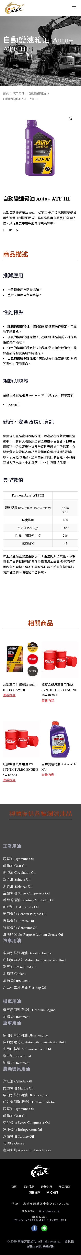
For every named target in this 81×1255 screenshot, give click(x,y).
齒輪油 (15, 865)
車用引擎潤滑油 (27, 953)
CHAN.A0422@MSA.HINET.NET (40, 1220)
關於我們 (28, 1186)
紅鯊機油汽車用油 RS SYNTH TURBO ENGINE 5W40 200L (20, 769)
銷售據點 (34, 1192)
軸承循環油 (29, 900)
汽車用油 (19, 93)
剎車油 (19, 966)
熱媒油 (21, 906)
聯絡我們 (52, 1192)
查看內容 (9, 695)
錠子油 (16, 879)
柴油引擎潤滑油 (25, 1035)
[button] (70, 118)
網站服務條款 (44, 1246)
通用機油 (25, 913)
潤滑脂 (33, 934)
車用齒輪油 (27, 1048)
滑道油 (17, 886)
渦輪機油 (18, 920)
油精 (16, 980)
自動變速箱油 (37, 93)
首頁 (6, 93)
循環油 (19, 872)
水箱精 (14, 973)
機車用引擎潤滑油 (29, 1009)
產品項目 (64, 1186)
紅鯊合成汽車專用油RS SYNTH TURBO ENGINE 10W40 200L (59, 689)
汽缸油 (17, 1081)
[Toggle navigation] (64, 7)
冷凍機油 (22, 1129)
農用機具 (27, 1150)
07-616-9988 (49, 1211)
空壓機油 (26, 893)
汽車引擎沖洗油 (24, 987)
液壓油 (18, 858)
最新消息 (46, 1186)
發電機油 (20, 927)
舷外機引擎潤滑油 (29, 1101)
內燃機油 (18, 1088)
